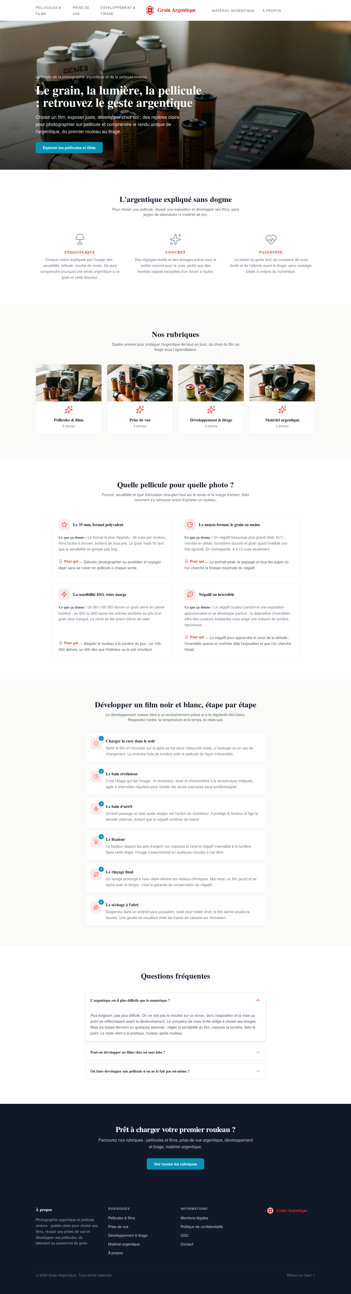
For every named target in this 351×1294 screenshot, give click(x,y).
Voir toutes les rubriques (175, 1163)
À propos (272, 10)
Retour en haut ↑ (301, 1275)
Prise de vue (118, 1226)
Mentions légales (194, 1217)
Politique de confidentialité (202, 1226)
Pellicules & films (121, 1217)
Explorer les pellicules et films (69, 147)
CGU (185, 1235)
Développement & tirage (127, 1235)
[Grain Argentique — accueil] (175, 10)
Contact (187, 1244)
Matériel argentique (233, 10)
